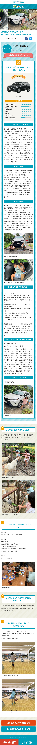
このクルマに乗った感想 (27, 742)
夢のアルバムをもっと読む (19, 729)
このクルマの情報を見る (20, 723)
